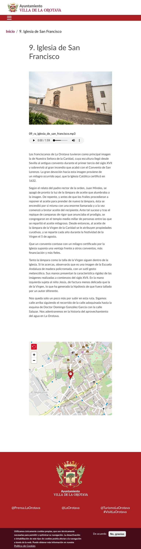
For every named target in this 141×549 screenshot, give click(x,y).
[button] (70, 374)
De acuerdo (99, 534)
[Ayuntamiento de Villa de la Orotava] (70, 480)
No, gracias (117, 533)
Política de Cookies (24, 546)
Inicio (10, 31)
